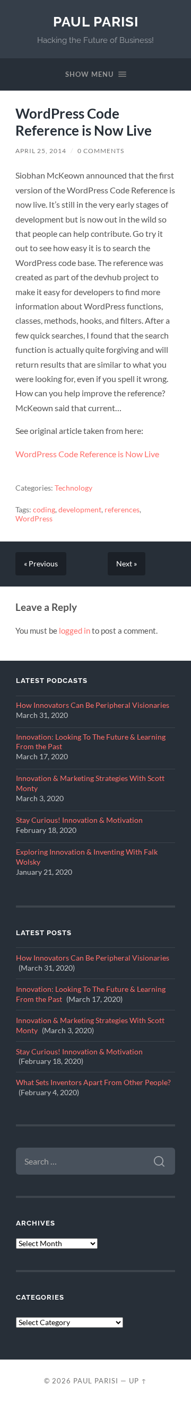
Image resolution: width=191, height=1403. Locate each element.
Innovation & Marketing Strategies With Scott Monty (90, 783)
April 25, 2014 (40, 151)
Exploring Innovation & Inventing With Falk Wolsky (87, 857)
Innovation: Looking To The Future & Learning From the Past (91, 742)
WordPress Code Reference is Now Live (83, 122)
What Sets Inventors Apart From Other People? (93, 1082)
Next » (126, 564)
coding (44, 509)
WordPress (34, 518)
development (79, 509)
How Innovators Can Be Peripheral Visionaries (92, 705)
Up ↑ (138, 1381)
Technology (73, 488)
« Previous (41, 564)
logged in (74, 630)
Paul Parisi (95, 21)
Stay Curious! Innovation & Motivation (79, 820)
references (122, 509)
